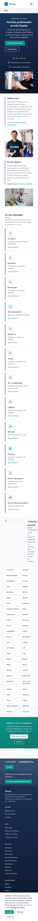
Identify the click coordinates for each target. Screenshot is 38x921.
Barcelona (9, 592)
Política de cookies (18, 907)
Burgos (8, 598)
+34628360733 (25, 762)
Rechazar (20, 912)
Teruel (8, 700)
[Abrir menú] (31, 4)
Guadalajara (10, 631)
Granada (25, 625)
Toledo (24, 700)
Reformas (8, 870)
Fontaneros (8, 851)
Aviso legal (8, 827)
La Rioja (25, 642)
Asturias (25, 581)
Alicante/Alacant (11, 575)
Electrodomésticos (11, 860)
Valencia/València (12, 706)
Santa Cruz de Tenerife (26, 682)
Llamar (9, 767)
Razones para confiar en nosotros (19, 184)
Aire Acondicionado (11, 857)
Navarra (9, 670)
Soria (8, 695)
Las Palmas (10, 648)
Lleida (8, 653)
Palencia (9, 676)
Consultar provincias (15, 43)
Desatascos (9, 864)
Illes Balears (26, 637)
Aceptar (9, 912)
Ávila (8, 586)
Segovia (9, 689)
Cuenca (8, 620)
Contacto (19, 741)
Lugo (24, 653)
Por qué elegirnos (10, 814)
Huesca (9, 637)
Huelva (24, 631)
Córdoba (25, 614)
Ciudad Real (10, 614)
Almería (24, 575)
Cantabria (25, 603)
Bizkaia (24, 592)
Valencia (7, 890)
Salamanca (10, 681)
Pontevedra (26, 676)
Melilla (8, 664)
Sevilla (24, 689)
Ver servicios (12, 49)
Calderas (8, 867)
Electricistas (9, 854)
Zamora (9, 711)
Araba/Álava (10, 581)
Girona (8, 625)
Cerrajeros (8, 848)
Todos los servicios (11, 873)
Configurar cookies (11, 837)
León (24, 648)
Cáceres (25, 598)
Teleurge (8, 791)
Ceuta (24, 609)
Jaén (8, 642)
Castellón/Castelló (12, 609)
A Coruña (9, 570)
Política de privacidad (12, 831)
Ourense (25, 670)
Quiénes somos (10, 811)
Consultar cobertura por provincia (18, 781)
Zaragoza (25, 711)
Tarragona (25, 695)
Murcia (24, 664)
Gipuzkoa (25, 620)
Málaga (24, 659)
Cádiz (8, 603)
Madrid (8, 659)
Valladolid (25, 706)
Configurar (10, 917)
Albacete (25, 570)
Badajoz (25, 586)
